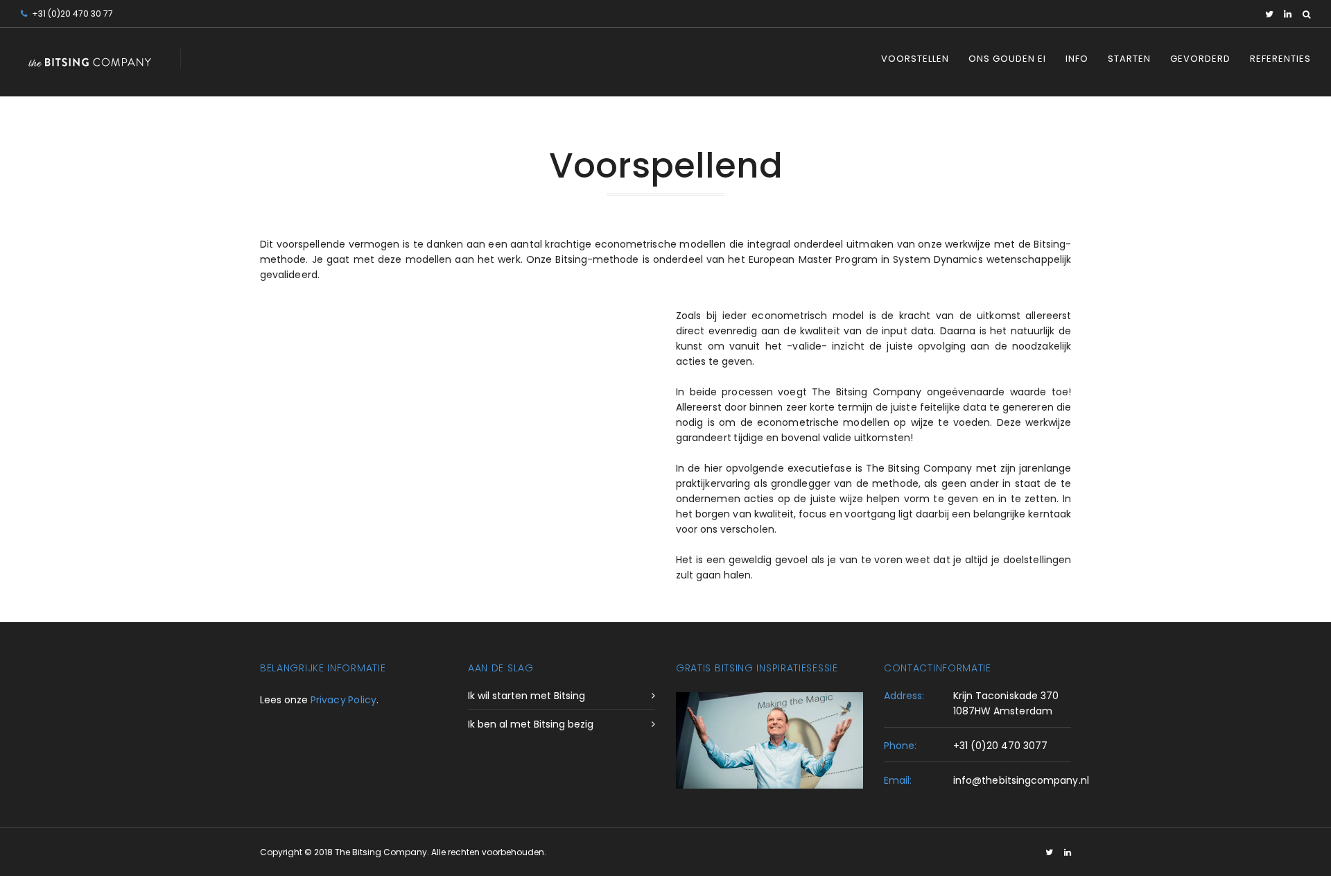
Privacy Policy (343, 700)
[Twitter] (1269, 14)
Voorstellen (915, 58)
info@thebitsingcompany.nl (1021, 780)
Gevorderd (1200, 58)
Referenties (1280, 58)
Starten (1129, 58)
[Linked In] (1287, 14)
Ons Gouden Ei (1007, 58)
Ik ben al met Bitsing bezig (530, 724)
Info (1076, 58)
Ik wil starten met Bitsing (526, 696)
